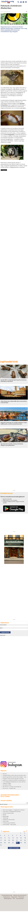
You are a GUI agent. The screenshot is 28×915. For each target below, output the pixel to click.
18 (5, 840)
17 (1, 840)
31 (1, 845)
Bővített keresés (3, 804)
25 (5, 842)
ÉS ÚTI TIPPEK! (5, 796)
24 (1, 842)
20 (13, 840)
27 (13, 842)
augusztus (6, 831)
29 (21, 842)
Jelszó (1, 628)
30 (25, 842)
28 (17, 842)
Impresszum (6, 897)
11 (5, 838)
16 (25, 838)
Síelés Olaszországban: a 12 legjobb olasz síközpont (14, 810)
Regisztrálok (2, 635)
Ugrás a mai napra (14, 848)
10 (1, 838)
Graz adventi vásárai (7, 785)
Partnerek (21, 897)
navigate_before (1, 831)
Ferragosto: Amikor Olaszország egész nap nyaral (13, 778)
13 (13, 838)
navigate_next (27, 803)
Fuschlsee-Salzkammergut (8, 813)
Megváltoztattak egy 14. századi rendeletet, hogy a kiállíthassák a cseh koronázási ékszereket (14, 423)
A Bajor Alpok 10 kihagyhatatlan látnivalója (12, 811)
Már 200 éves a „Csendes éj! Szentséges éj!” (12, 786)
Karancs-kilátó (6, 821)
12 (9, 838)
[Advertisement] (14, 46)
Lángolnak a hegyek (7, 783)
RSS (14, 898)
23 (25, 840)
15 (21, 838)
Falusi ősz (5, 773)
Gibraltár (4, 814)
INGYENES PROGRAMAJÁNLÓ (10, 795)
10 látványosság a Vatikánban (9, 822)
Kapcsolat (14, 897)
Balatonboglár (6, 816)
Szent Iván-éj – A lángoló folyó (9, 788)
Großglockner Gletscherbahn (9, 819)
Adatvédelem (20, 898)
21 (17, 840)
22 (21, 840)
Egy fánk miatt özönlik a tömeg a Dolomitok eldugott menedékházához (12, 444)
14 (17, 838)
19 (9, 840)
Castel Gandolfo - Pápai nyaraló (9, 824)
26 (9, 842)
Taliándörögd (5, 818)
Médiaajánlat (8, 898)
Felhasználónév (3, 624)
